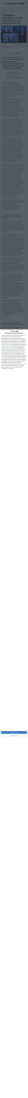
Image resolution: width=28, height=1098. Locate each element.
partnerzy (11, 347)
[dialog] (14, 713)
